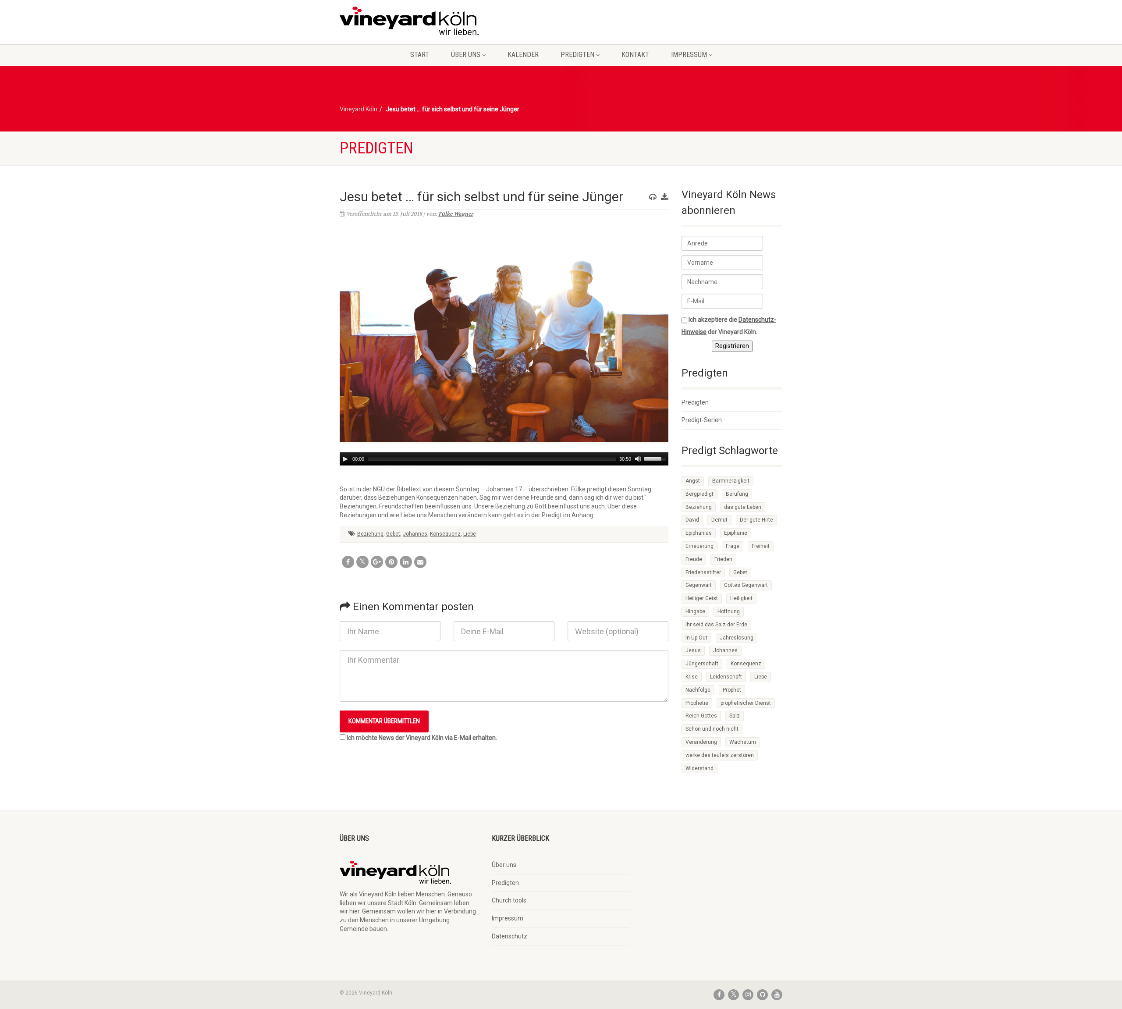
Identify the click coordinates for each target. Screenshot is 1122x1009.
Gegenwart (698, 585)
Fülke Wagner (455, 213)
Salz (734, 716)
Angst (692, 481)
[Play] (345, 458)
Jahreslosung (736, 638)
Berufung (737, 494)
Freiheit (761, 546)
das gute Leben (742, 507)
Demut (719, 520)
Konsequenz (445, 534)
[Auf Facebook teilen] (348, 562)
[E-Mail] (420, 562)
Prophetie (696, 703)
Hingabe (695, 611)
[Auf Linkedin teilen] (406, 562)
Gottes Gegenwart (746, 585)
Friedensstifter (703, 572)
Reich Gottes (701, 716)
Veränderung (701, 742)
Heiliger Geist (701, 598)
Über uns (465, 54)
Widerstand (699, 768)
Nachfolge (697, 690)
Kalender (523, 54)
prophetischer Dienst (746, 703)
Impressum (689, 54)
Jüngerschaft (701, 664)
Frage (732, 546)
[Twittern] (362, 562)
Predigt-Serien (702, 419)
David (692, 520)
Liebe (469, 534)
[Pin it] (391, 562)
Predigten (577, 54)
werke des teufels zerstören (719, 755)
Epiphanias (698, 533)
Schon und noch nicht (712, 729)
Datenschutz (509, 936)
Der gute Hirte (756, 520)
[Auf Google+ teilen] (377, 562)
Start (419, 54)
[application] (504, 458)
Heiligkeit (741, 598)
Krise (691, 677)
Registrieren (732, 345)
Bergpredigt (699, 494)
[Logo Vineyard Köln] (409, 21)
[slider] (656, 458)
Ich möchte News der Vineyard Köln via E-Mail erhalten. (422, 737)
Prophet (732, 690)
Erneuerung (699, 546)
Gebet (393, 534)
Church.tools (509, 900)
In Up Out (696, 638)
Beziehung (370, 534)
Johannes (415, 534)
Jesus (693, 650)
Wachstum (742, 742)
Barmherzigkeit (730, 481)
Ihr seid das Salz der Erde (716, 625)
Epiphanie (735, 533)
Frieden (723, 559)
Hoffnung (728, 611)
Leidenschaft (726, 677)
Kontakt (635, 54)
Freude (693, 559)
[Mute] (638, 458)
